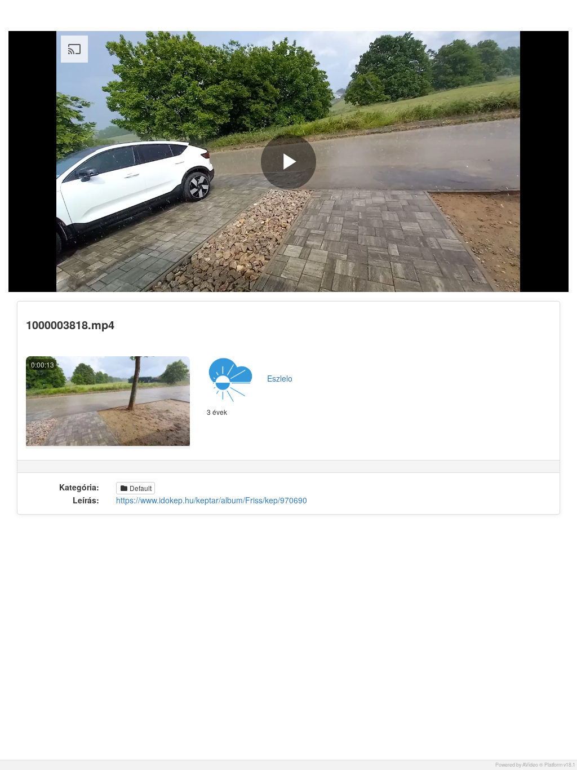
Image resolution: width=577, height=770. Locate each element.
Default (140, 488)
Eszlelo (279, 378)
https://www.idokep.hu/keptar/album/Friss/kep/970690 (211, 500)
